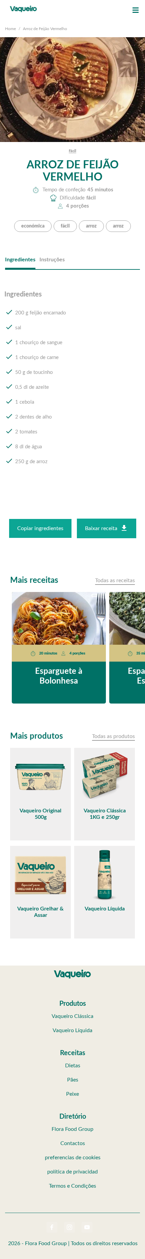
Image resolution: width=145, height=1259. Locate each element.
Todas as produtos (113, 736)
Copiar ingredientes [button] (40, 528)
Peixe (72, 1094)
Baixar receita (101, 528)
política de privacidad (72, 1171)
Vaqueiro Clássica (72, 1016)
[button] (136, 10)
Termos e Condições (72, 1186)
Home (10, 29)
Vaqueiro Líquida (72, 1030)
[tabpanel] (72, 384)
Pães (72, 1080)
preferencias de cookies (72, 1157)
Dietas (72, 1065)
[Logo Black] (23, 6)
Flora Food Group (72, 1129)
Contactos (72, 1143)
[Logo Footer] (72, 971)
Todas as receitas (115, 580)
